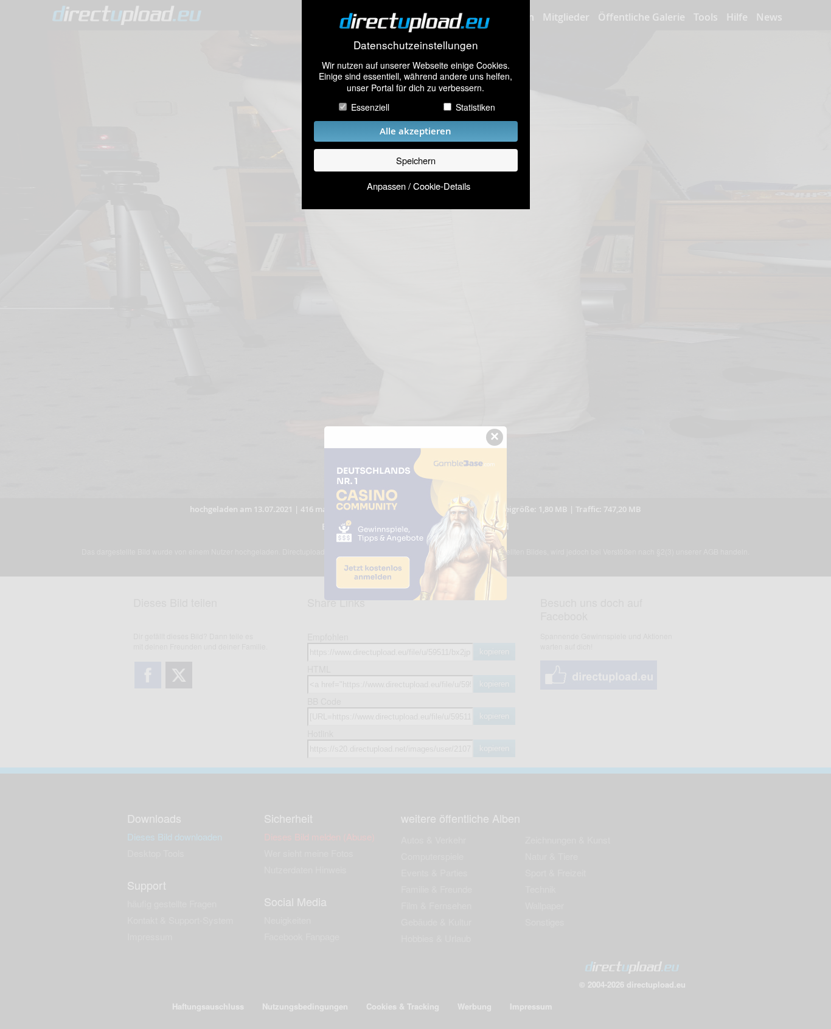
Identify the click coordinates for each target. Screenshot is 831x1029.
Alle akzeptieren (415, 131)
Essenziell (370, 107)
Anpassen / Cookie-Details (418, 185)
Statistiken (475, 107)
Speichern (416, 160)
